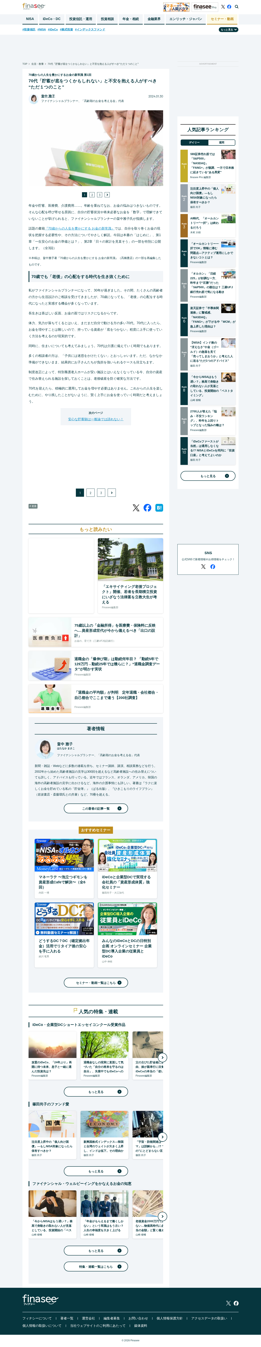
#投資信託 (28, 29)
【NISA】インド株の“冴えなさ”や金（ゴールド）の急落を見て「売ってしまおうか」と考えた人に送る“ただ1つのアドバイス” (211, 352)
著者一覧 (66, 1318)
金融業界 (154, 19)
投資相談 (107, 19)
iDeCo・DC (52, 19)
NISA (30, 19)
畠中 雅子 (48, 96)
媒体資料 (140, 1325)
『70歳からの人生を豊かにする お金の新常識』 (80, 228)
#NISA (42, 29)
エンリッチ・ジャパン (185, 19)
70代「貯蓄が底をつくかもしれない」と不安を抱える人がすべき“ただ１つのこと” (93, 63)
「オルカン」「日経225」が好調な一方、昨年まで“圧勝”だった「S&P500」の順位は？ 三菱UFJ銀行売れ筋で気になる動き (211, 283)
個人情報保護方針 (170, 1318)
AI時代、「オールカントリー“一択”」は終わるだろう (204, 223)
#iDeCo (53, 29)
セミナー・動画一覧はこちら (96, 982)
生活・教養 (37, 63)
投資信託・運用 (80, 19)
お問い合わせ (138, 1318)
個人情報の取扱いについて (42, 1325)
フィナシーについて (37, 1318)
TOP (24, 63)
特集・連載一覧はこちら (96, 1266)
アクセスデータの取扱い (209, 1318)
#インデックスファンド (90, 29)
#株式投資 (66, 29)
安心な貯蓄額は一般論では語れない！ (96, 419)
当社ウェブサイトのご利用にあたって (98, 1325)
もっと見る (96, 1092)
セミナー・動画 (222, 19)
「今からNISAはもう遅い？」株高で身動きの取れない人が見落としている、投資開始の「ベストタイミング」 (211, 386)
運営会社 (88, 1318)
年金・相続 (131, 19)
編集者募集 (112, 1318)
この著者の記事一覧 (96, 808)
